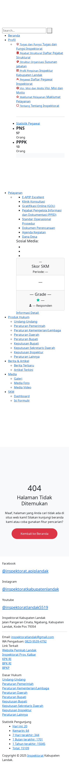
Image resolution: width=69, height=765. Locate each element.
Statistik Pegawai (28, 123)
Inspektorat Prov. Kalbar (19, 655)
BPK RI (6, 663)
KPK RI (6, 659)
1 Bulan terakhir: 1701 (28, 739)
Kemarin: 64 (21, 731)
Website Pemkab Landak (19, 650)
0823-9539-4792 (36, 641)
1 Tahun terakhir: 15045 (29, 744)
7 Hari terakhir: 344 (26, 735)
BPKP (6, 668)
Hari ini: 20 (20, 726)
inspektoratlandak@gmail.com (32, 637)
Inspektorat (35, 755)
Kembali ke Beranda (34, 534)
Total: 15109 (21, 748)
